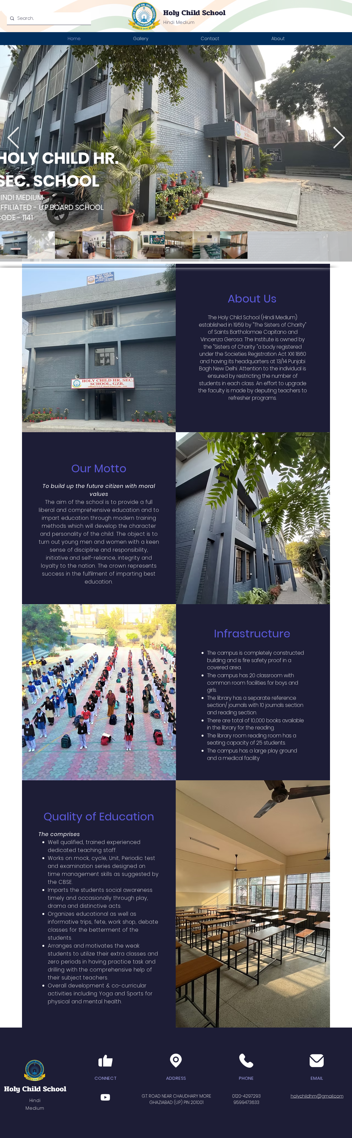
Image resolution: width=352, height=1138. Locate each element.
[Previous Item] (13, 138)
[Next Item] (339, 138)
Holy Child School (194, 12)
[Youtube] (105, 1097)
